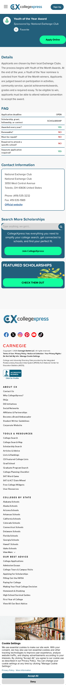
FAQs (5, 400)
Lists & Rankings (11, 455)
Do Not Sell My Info (11, 356)
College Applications (13, 561)
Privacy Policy (20, 353)
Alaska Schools (10, 506)
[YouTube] (34, 336)
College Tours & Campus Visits (18, 569)
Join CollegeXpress (33, 250)
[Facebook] (6, 336)
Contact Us (8, 391)
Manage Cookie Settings (30, 356)
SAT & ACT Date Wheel (14, 480)
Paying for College (12, 582)
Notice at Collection (35, 353)
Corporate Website (12, 425)
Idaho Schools (10, 548)
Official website (14, 204)
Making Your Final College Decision (20, 586)
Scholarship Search (12, 446)
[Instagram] (20, 336)
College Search (10, 438)
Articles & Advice (11, 451)
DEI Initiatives (10, 404)
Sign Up (57, 7)
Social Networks (11, 408)
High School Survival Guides (16, 595)
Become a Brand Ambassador (17, 417)
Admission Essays (11, 565)
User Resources (11, 489)
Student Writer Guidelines (16, 421)
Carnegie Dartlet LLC (26, 350)
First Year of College (13, 599)
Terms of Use (8, 353)
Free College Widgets (13, 485)
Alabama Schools (11, 501)
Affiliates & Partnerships (15, 412)
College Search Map (12, 442)
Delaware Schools (11, 531)
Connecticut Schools (13, 527)
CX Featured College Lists (15, 459)
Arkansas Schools (11, 514)
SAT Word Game (11, 476)
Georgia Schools (11, 540)
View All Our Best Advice (15, 603)
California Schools (12, 518)
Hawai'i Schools (10, 544)
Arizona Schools (11, 510)
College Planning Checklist (16, 472)
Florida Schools (10, 535)
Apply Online (53, 39)
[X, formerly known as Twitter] (13, 336)
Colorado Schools (11, 523)
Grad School (9, 463)
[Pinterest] (27, 336)
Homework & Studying (14, 591)
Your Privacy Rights (53, 353)
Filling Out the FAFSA (13, 578)
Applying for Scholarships (15, 574)
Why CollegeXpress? (13, 395)
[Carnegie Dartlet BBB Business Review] (12, 378)
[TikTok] (41, 336)
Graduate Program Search (15, 468)
